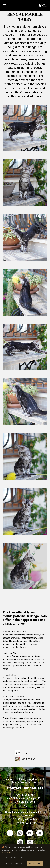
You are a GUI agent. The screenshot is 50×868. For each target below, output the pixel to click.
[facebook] (10, 833)
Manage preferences (13, 858)
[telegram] (39, 833)
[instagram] (20, 833)
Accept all (34, 864)
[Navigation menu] (4, 5)
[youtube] (29, 833)
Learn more (6, 853)
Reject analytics (14, 864)
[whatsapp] (20, 842)
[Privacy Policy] (30, 842)
